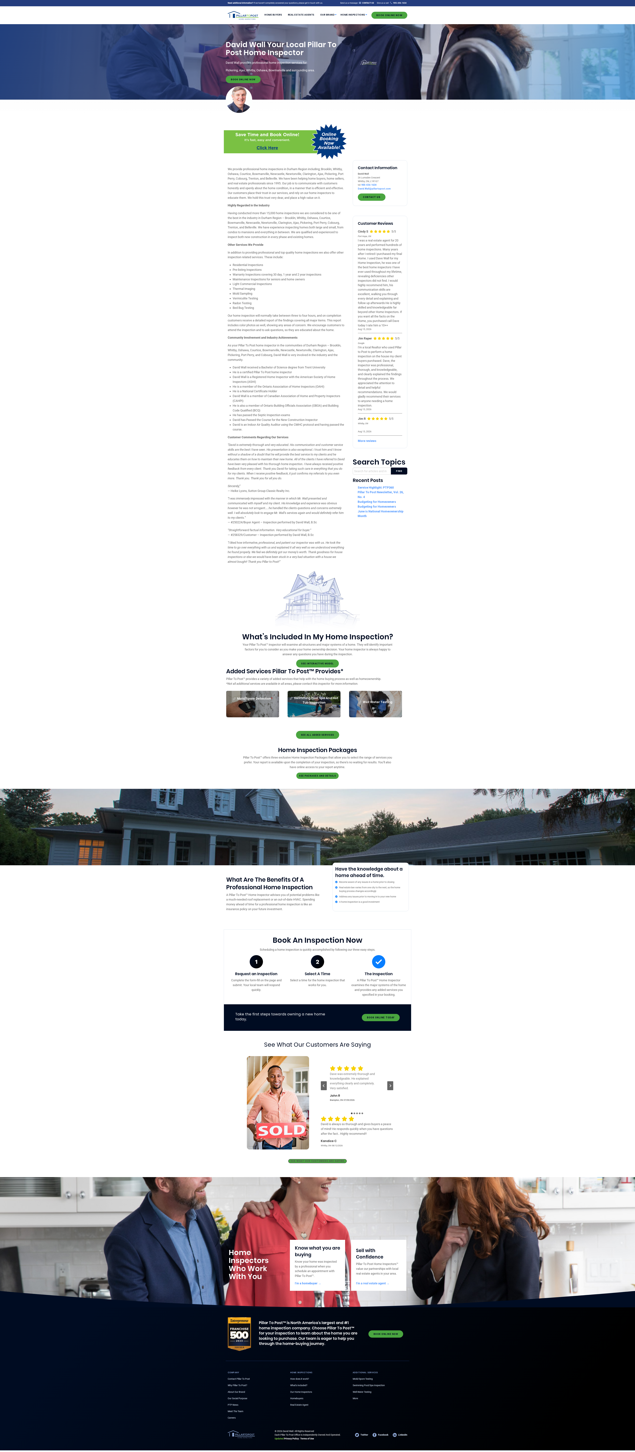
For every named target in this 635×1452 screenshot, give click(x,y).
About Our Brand (236, 1392)
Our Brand (327, 14)
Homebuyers (296, 1398)
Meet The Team (235, 1411)
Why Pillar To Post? (237, 1385)
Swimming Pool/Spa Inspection (369, 1385)
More (355, 1398)
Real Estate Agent (299, 1405)
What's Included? (298, 1385)
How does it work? (299, 1379)
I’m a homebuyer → (308, 1283)
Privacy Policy (287, 1438)
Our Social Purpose (237, 1398)
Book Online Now (389, 15)
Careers (232, 1417)
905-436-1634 (369, 185)
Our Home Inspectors (301, 1392)
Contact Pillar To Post (239, 1379)
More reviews (367, 441)
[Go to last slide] (324, 1085)
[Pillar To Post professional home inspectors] (243, 15)
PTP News (233, 1405)
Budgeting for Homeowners (377, 501)
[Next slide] (390, 1085)
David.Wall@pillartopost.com (374, 188)
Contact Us (371, 197)
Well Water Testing (362, 1392)
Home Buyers (273, 14)
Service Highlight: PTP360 (376, 487)
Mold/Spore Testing (363, 1379)
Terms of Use (307, 1438)
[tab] (352, 1113)
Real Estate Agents (301, 14)
